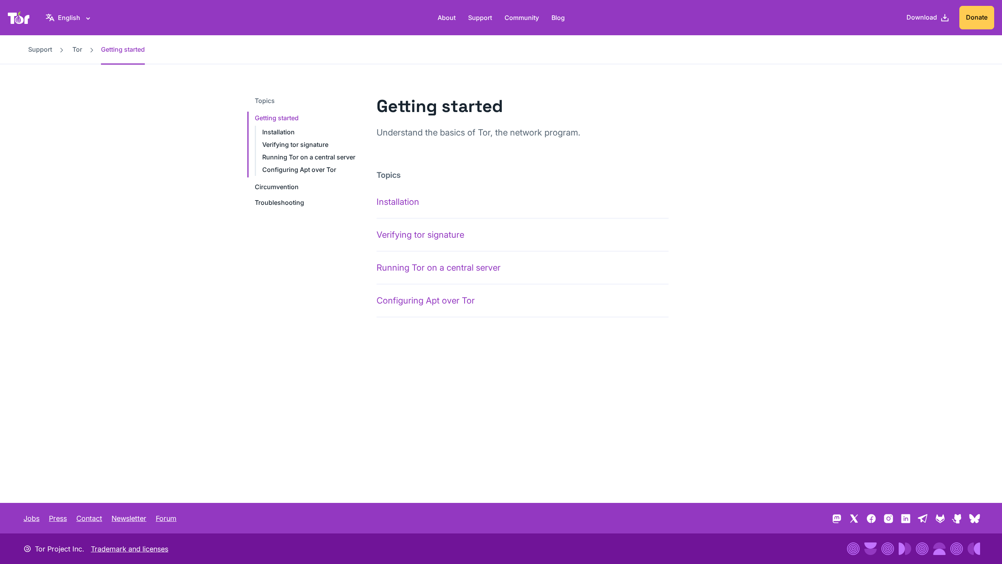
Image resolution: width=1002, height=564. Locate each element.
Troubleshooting (279, 202)
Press (58, 518)
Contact (89, 518)
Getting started (277, 118)
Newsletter (129, 518)
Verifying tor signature (295, 144)
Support (480, 18)
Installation (278, 132)
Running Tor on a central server (308, 157)
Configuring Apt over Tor (299, 170)
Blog (558, 18)
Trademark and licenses (129, 549)
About (447, 18)
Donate (977, 17)
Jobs (31, 518)
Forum (166, 518)
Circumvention (277, 187)
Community (522, 18)
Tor (77, 49)
